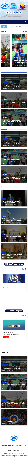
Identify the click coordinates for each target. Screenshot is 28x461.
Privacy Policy (18, 445)
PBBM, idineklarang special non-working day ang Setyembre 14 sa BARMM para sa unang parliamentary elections (13, 61)
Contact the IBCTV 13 (14, 447)
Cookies (24, 445)
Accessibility (3, 447)
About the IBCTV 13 (11, 445)
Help (8, 447)
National (5, 57)
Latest (4, 71)
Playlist (6, 337)
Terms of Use (4, 445)
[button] (25, 22)
